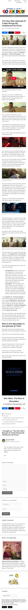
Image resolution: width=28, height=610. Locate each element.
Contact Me (18, 2)
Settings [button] (4, 607)
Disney (5, 414)
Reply (5, 455)
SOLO (8, 226)
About (25, 0)
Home (9, 0)
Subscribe (6, 513)
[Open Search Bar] (25, 2)
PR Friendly (17, 0)
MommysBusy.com (14, 6)
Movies (9, 414)
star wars (5, 415)
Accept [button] (10, 607)
